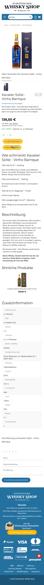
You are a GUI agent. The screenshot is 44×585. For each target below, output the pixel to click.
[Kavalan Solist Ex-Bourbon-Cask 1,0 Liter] (22, 280)
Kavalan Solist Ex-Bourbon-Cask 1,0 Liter (21, 289)
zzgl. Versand (13, 123)
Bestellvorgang (22, 571)
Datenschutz (9, 571)
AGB (12, 565)
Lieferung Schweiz (15, 568)
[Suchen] (30, 16)
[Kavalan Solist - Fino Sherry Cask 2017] (40, 94)
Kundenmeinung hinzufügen (12, 103)
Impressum (35, 571)
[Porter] (22, 7)
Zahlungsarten (30, 568)
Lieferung (30, 565)
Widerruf (20, 565)
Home (6, 25)
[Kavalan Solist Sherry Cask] (36, 94)
